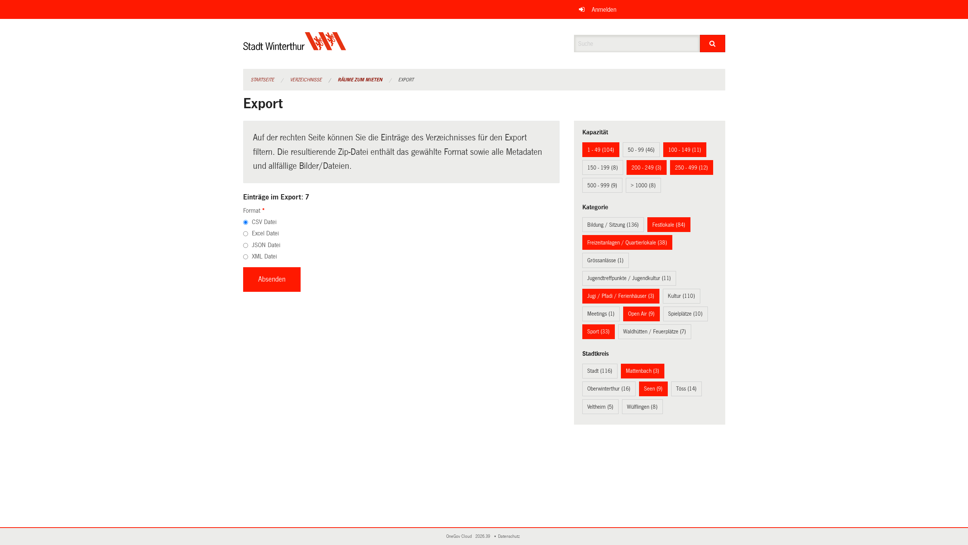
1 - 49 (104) (600, 150)
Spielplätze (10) (685, 314)
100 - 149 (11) (684, 150)
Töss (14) (686, 389)
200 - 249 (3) (646, 168)
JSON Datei (266, 245)
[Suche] (712, 43)
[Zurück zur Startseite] (294, 47)
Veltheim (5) (600, 407)
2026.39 (483, 536)
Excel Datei (265, 233)
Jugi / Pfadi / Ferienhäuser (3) (620, 296)
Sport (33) (598, 332)
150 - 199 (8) (602, 168)
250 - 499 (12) (691, 168)
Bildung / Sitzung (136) (613, 225)
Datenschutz (510, 536)
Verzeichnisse (306, 80)
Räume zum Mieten (360, 80)
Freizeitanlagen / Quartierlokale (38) (627, 243)
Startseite (262, 80)
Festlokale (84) (668, 225)
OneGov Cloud (460, 536)
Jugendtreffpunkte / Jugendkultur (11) (629, 278)
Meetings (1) (600, 314)
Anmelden (604, 9)
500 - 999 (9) (602, 185)
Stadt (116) (599, 371)
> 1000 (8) (643, 185)
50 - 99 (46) (641, 150)
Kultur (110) (681, 296)
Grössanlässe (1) (605, 260)
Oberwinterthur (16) (608, 389)
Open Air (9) (641, 314)
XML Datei (264, 256)
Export (406, 80)
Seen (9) (653, 389)
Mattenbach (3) (642, 371)
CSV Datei (264, 222)
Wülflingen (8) (642, 407)
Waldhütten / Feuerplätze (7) (654, 332)
